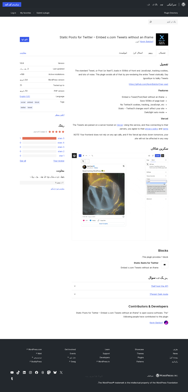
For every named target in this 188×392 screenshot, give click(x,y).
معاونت (23, 52)
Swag (72, 361)
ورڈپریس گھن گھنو (12, 4)
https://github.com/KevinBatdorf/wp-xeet (148, 84)
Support (106, 353)
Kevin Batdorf (146, 41)
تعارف (175, 349)
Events (73, 353)
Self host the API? (159, 286)
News (175, 353)
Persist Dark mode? (159, 294)
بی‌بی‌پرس (37, 357)
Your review (58, 161)
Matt (39, 353)
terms (165, 128)
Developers (105, 357)
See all (23, 161)
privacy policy (151, 128)
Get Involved (70, 349)
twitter (23, 107)
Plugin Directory (171, 13)
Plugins (141, 357)
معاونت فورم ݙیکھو (57, 188)
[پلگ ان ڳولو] (150, 21)
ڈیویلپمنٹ (123, 52)
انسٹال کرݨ (138, 52)
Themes (140, 353)
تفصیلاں (162, 52)
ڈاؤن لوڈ (24, 39)
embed (30, 102)
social (23, 102)
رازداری (175, 361)
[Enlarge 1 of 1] (164, 156)
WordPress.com (34, 349)
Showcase (139, 349)
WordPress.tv (103, 361)
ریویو (151, 52)
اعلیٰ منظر (59, 115)
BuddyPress (35, 361)
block (37, 102)
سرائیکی (150, 376)
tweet (30, 107)
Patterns (140, 361)
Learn (107, 349)
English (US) (25, 96)
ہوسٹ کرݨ (174, 357)
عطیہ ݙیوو (71, 357)
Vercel (120, 125)
